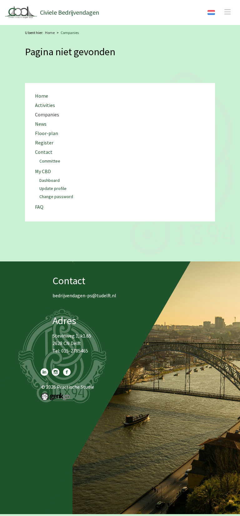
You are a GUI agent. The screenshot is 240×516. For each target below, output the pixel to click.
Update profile (53, 188)
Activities (45, 105)
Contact (43, 152)
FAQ (39, 207)
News (41, 124)
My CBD (43, 171)
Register (44, 143)
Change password (56, 196)
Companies (70, 32)
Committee (49, 161)
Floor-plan (46, 133)
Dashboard (49, 180)
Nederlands (211, 12)
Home (50, 32)
